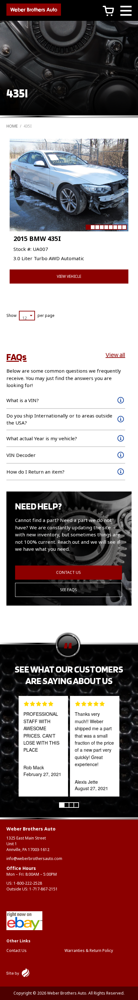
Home (12, 126)
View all (115, 355)
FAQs (16, 356)
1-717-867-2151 (43, 889)
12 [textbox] (24, 318)
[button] (88, 227)
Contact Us (68, 572)
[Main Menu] (126, 12)
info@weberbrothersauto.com (34, 858)
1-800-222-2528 (27, 883)
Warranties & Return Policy (89, 950)
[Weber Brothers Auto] (33, 11)
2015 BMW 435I (37, 238)
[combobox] (27, 315)
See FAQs (68, 589)
